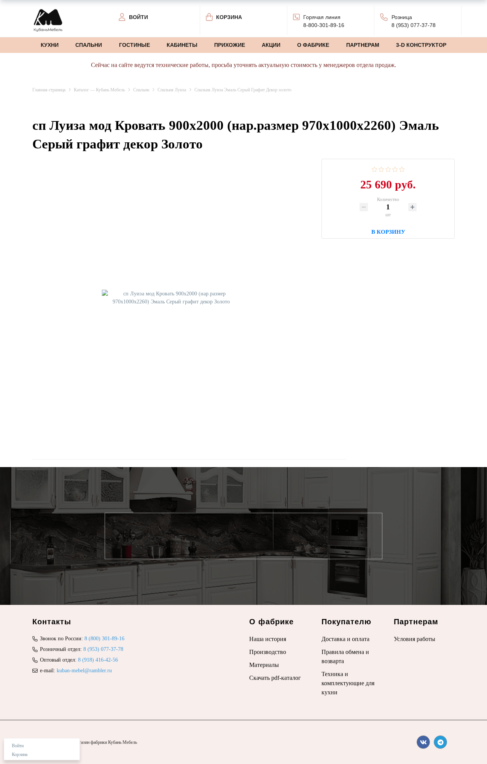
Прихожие (229, 45)
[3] (388, 169)
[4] (395, 169)
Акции (271, 45)
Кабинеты (182, 45)
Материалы (264, 665)
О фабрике (313, 45)
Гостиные (134, 45)
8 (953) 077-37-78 (414, 25)
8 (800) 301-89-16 (104, 638)
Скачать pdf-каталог (275, 678)
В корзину (388, 231)
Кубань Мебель (122, 742)
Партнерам (362, 45)
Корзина (19, 754)
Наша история (267, 639)
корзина (229, 17)
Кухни (50, 45)
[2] (381, 169)
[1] (374, 169)
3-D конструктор (421, 45)
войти (138, 17)
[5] (402, 169)
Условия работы (414, 639)
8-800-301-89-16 (323, 25)
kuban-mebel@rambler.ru (84, 670)
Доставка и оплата (345, 639)
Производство (267, 652)
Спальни (88, 45)
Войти (18, 745)
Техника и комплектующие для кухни (347, 683)
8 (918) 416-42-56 (98, 660)
